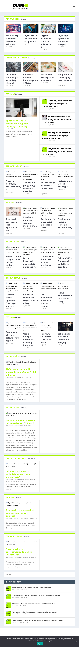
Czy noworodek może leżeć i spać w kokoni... (47, 300)
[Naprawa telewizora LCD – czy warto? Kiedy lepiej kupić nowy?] (44, 117)
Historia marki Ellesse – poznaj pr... (65, 184)
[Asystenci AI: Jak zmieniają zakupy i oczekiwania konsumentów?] (30, 28)
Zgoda (40, 644)
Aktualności (25, 377)
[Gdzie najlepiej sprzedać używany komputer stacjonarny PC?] (44, 101)
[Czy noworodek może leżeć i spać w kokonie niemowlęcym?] (48, 287)
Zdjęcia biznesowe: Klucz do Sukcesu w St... (46, 41)
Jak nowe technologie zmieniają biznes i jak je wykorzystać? (18, 474)
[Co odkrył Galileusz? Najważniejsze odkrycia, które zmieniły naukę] (30, 287)
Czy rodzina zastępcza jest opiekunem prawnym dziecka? (20, 513)
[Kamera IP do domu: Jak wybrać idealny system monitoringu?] (48, 249)
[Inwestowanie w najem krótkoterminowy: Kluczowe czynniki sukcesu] (8, 596)
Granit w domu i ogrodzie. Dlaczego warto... (11, 300)
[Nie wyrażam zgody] (76, 642)
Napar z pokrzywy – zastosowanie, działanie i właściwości (19, 552)
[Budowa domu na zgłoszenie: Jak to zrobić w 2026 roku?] (21, 414)
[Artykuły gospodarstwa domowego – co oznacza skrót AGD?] (44, 149)
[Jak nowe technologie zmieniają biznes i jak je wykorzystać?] (13, 67)
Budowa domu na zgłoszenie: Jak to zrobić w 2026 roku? (32, 587)
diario (11, 518)
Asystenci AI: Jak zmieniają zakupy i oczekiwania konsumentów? (34, 612)
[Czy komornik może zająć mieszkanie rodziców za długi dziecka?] (48, 211)
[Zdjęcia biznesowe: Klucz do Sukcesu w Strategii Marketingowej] (48, 28)
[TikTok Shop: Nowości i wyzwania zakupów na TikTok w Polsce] (21, 363)
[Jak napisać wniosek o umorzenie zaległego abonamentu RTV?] (44, 133)
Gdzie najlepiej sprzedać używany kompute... (28, 339)
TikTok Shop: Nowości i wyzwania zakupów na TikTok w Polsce (21, 372)
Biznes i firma (27, 426)
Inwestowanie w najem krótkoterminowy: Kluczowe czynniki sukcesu (36, 595)
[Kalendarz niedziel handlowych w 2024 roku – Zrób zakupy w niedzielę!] (30, 67)
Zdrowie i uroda (27, 557)
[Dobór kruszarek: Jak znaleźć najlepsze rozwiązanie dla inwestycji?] (30, 250)
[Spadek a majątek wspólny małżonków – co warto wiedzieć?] (30, 210)
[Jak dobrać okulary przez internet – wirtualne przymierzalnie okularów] (48, 67)
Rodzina (30, 518)
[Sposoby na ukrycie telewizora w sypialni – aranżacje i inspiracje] (21, 107)
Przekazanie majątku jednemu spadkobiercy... (65, 225)
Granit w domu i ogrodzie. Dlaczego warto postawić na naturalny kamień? (38, 620)
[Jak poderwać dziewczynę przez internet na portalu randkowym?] (65, 67)
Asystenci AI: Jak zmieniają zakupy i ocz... (30, 38)
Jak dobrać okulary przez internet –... (48, 77)
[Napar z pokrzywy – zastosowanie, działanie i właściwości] (21, 543)
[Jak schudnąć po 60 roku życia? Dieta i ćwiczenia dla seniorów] (48, 175)
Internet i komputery (15, 481)
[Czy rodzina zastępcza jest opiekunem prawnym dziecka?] (21, 504)
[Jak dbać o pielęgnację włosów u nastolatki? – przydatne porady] (30, 175)
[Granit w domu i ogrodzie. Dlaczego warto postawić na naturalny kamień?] (8, 621)
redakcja (12, 377)
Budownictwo (24, 622)
